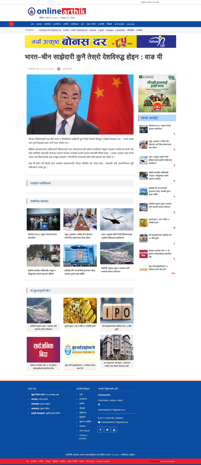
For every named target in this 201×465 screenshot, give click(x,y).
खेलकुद (82, 408)
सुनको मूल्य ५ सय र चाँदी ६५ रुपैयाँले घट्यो (80, 326)
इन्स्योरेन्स (57, 24)
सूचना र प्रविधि (85, 421)
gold (102, 30)
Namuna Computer (167, 461)
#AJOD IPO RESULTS (50, 30)
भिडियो (109, 24)
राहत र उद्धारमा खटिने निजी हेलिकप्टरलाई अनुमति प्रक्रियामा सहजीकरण (160, 160)
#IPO (66, 30)
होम (32, 24)
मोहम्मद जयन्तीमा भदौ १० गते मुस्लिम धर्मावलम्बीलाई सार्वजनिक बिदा (160, 254)
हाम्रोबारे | (144, 2)
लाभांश (139, 30)
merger (110, 30)
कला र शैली (91, 24)
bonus (93, 30)
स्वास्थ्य (82, 426)
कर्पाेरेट (66, 24)
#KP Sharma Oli (79, 30)
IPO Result (84, 431)
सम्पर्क (157, 2)
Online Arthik (67, 69)
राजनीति (101, 24)
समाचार (39, 24)
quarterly (121, 30)
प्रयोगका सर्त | (151, 2)
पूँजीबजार (74, 24)
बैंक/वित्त (48, 24)
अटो (82, 24)
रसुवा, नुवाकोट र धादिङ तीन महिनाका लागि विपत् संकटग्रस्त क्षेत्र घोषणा (160, 144)
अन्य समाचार (119, 24)
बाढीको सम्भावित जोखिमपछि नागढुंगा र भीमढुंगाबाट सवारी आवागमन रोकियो (158, 175)
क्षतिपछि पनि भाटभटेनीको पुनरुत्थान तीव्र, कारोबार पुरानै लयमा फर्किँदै (159, 191)
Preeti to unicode (83, 437)
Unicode (130, 24)
